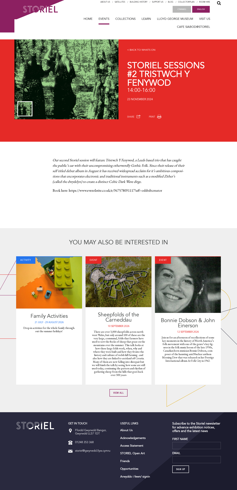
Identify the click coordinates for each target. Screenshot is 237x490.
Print (152, 116)
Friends (125, 461)
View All (118, 393)
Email (176, 453)
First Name (180, 439)
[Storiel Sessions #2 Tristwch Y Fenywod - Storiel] (35, 425)
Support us (157, 2)
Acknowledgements (133, 438)
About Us (105, 2)
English (201, 9)
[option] (66, 79)
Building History (138, 2)
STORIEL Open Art (132, 453)
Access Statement (131, 445)
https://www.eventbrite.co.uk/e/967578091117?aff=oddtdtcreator (115, 190)
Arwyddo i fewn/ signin (135, 476)
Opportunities (129, 469)
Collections (125, 19)
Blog (170, 2)
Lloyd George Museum (175, 19)
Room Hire (204, 2)
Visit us (204, 19)
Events (104, 19)
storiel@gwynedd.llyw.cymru (92, 450)
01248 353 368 (84, 442)
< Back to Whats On (141, 49)
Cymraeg (181, 9)
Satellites (120, 2)
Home (88, 19)
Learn (146, 19)
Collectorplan (186, 2)
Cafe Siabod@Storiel (193, 27)
